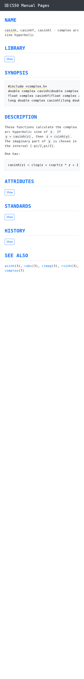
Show (9, 59)
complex (11, 270)
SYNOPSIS (16, 73)
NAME (10, 20)
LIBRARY (15, 48)
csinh (66, 266)
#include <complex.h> (27, 86)
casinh (10, 30)
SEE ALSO (16, 255)
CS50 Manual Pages (29, 5)
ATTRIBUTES (19, 181)
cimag (47, 266)
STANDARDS (18, 206)
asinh (9, 266)
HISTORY (15, 231)
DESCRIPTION (21, 117)
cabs (28, 266)
